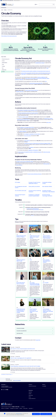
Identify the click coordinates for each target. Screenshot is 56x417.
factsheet (42, 209)
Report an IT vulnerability (5, 408)
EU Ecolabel (17, 182)
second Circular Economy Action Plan (36, 83)
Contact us (23, 406)
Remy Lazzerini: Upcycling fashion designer (46, 261)
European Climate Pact (32, 398)
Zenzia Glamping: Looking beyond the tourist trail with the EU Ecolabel (25, 366)
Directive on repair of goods (23, 116)
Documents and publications (22, 330)
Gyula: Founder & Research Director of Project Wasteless (47, 237)
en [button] (36, 4)
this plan (32, 215)
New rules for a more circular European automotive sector (23, 348)
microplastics (31, 147)
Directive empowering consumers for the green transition (28, 112)
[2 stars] (7, 380)
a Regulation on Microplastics (33, 150)
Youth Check (23, 74)
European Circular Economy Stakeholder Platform (25, 161)
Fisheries (30, 393)
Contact (3, 71)
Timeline (3, 66)
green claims (49, 122)
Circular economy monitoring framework (33, 208)
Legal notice (30, 408)
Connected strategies (20, 328)
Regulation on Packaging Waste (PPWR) (27, 127)
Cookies (21, 408)
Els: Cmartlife (45, 282)
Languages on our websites (14, 408)
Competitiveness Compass (39, 62)
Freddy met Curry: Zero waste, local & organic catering (34, 237)
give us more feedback (17, 380)
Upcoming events (20, 333)
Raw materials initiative (47, 186)
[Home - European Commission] (8, 4)
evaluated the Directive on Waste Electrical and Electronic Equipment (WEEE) (37, 143)
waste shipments (27, 140)
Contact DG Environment (32, 386)
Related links (4, 69)
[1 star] (6, 380)
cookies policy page (19, 413)
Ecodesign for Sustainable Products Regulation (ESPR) (28, 110)
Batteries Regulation (22, 131)
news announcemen (36, 209)
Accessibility (44, 386)
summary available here (42, 77)
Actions (3, 60)
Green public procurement (34, 186)
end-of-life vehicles (27, 135)
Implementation (4, 62)
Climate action (31, 395)
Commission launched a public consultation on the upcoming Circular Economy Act (36, 71)
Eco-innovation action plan (20, 190)
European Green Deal (19, 91)
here (46, 81)
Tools (3, 64)
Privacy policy (25, 408)
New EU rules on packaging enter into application (21, 358)
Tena (31, 259)
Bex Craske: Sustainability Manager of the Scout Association (35, 284)
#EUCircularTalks (46, 163)
